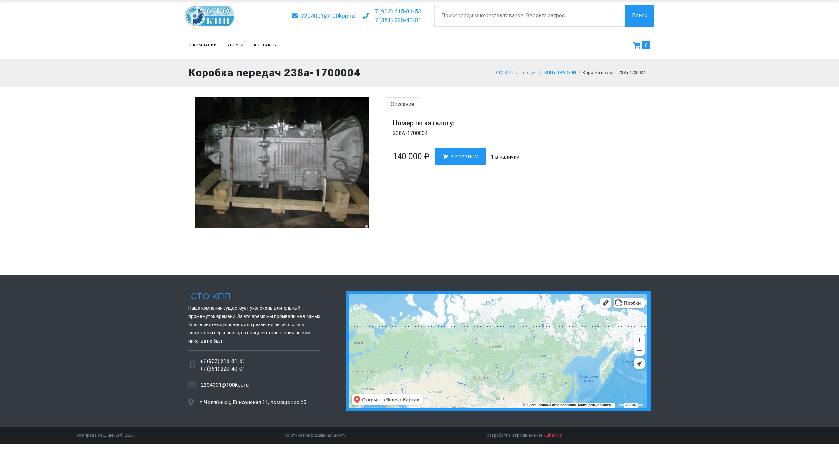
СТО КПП (209, 296)
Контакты (265, 45)
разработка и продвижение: (524, 435)
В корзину (463, 156)
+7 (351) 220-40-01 (222, 369)
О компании (203, 45)
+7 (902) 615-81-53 (222, 361)
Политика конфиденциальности (315, 435)
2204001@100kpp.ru (225, 385)
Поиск (639, 15)
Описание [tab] (402, 104)
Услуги (235, 45)
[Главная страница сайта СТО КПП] (232, 16)
